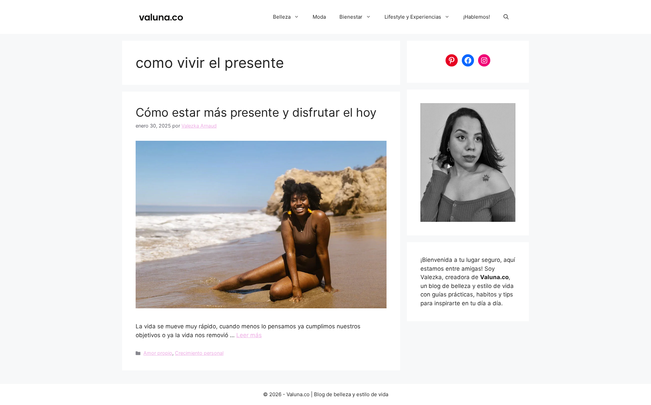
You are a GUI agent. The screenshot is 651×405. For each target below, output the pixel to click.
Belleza (282, 17)
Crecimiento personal (199, 353)
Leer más (249, 335)
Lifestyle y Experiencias (412, 17)
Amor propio (157, 353)
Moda (319, 17)
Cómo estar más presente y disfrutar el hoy (256, 112)
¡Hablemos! (476, 17)
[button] (506, 17)
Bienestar (350, 17)
